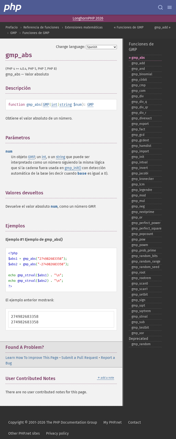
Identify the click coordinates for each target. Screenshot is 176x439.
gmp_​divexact (142, 118)
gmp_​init (138, 157)
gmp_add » (162, 27)
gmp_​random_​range (146, 261)
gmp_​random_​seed (145, 267)
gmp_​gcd (138, 135)
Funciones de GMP (35, 33)
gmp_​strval (140, 317)
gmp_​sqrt (138, 306)
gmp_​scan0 (140, 283)
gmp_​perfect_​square (147, 228)
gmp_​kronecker (143, 179)
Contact (134, 422)
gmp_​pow (138, 239)
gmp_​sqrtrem (141, 311)
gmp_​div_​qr (140, 107)
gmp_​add (138, 63)
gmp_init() (73, 168)
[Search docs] (160, 7)
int (54, 104)
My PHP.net (112, 422)
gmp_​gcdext (140, 140)
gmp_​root (138, 272)
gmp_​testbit (140, 328)
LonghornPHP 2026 (88, 18)
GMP (13, 33)
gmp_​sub (138, 322)
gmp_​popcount (142, 234)
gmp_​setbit (140, 294)
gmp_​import (140, 151)
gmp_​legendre (142, 190)
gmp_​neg (138, 206)
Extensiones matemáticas (84, 27)
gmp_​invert (140, 168)
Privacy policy (57, 433)
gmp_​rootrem (141, 278)
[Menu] (169, 7)
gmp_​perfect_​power (146, 223)
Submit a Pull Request (79, 357)
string (65, 104)
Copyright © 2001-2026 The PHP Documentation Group (52, 422)
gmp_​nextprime (143, 212)
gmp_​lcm (138, 184)
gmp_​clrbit (139, 80)
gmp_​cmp (139, 85)
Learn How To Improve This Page (32, 357)
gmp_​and (138, 69)
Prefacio (12, 27)
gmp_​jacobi (140, 173)
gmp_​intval (140, 162)
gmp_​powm (140, 245)
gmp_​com (139, 91)
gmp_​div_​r (139, 113)
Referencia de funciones (41, 27)
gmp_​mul (138, 201)
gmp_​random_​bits (145, 256)
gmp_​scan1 (140, 289)
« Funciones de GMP (128, 27)
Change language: (70, 47)
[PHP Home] (13, 7)
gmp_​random (141, 344)
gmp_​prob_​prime (144, 250)
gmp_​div (138, 96)
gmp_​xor (138, 333)
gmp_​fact (138, 129)
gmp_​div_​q (139, 102)
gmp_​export (140, 124)
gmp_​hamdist (141, 146)
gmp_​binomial (142, 74)
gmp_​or (137, 217)
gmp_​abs (138, 58)
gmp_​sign (138, 300)
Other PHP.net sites (24, 433)
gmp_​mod (139, 195)
